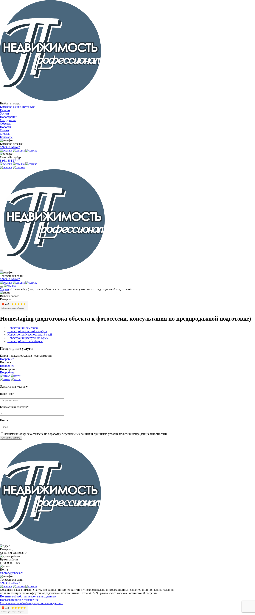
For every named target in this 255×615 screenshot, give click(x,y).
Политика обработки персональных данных (28, 596)
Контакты (6, 137)
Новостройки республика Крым (27, 337)
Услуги (4, 113)
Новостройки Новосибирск (25, 341)
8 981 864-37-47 (10, 160)
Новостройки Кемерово (22, 327)
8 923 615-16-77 (10, 147)
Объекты (5, 123)
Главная (5, 110)
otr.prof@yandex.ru (11, 572)
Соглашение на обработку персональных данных (31, 603)
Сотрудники (8, 120)
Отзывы (5, 133)
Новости (5, 127)
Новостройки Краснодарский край (29, 334)
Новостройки (8, 116)
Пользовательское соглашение (19, 599)
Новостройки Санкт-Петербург (27, 331)
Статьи (4, 130)
